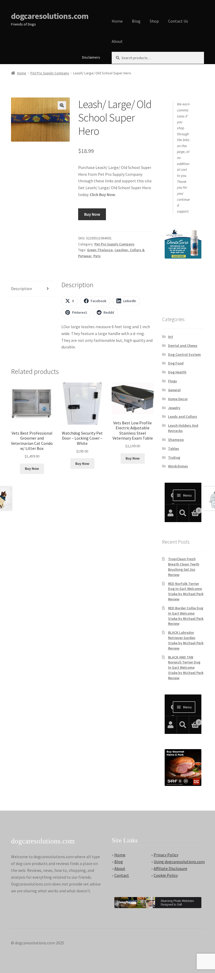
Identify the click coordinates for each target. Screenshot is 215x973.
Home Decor (178, 399)
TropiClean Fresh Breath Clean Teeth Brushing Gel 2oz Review (183, 567)
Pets (97, 256)
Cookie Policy (166, 875)
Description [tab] (21, 288)
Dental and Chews (182, 345)
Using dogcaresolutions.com (179, 861)
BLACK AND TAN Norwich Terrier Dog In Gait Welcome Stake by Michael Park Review (185, 667)
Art (170, 336)
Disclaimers (91, 57)
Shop (154, 21)
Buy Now (92, 214)
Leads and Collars (182, 416)
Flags (172, 381)
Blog (136, 21)
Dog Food (176, 363)
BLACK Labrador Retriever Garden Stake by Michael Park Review (185, 640)
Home (117, 21)
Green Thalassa (100, 250)
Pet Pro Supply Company (49, 73)
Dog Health (177, 372)
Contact (121, 875)
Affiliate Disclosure (170, 868)
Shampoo (176, 439)
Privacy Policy (166, 854)
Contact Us (178, 21)
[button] (62, 105)
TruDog (174, 457)
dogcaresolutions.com (49, 16)
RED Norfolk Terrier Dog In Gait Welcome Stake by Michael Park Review (185, 591)
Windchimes (178, 466)
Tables (173, 448)
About (117, 41)
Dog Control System (184, 354)
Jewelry (174, 407)
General (174, 390)
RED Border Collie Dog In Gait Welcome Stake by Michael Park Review (185, 616)
